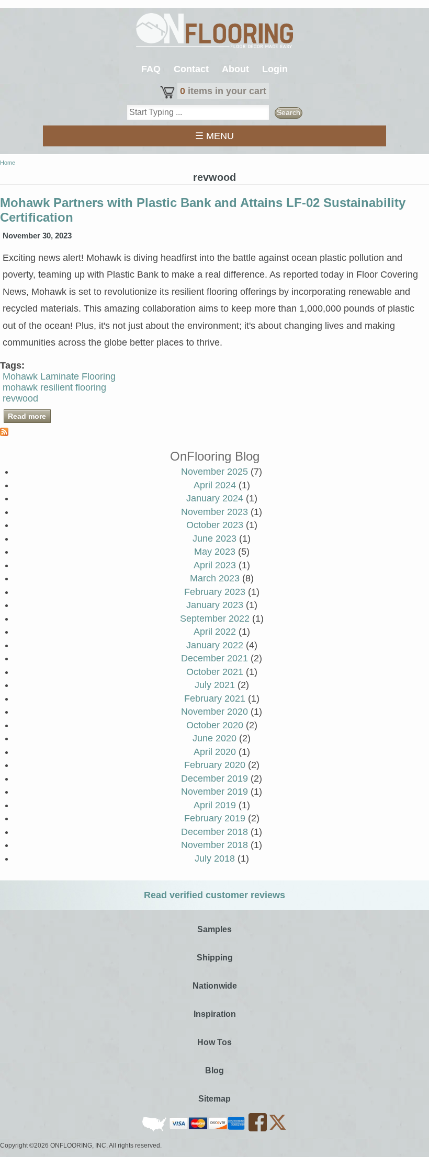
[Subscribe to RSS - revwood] (4, 433)
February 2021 (214, 698)
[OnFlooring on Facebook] (258, 1129)
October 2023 (214, 525)
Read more (29, 416)
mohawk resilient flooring (54, 387)
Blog (214, 1070)
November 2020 (214, 711)
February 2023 (214, 592)
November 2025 (214, 471)
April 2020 (215, 752)
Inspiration (215, 1014)
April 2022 (215, 631)
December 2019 (214, 778)
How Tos (214, 1042)
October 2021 (214, 672)
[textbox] (198, 112)
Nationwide (215, 985)
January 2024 (214, 498)
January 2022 (214, 645)
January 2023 (214, 605)
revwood (20, 398)
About (235, 69)
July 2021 (215, 685)
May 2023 (214, 551)
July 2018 (215, 858)
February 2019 (214, 818)
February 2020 (214, 765)
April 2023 (215, 565)
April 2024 (215, 485)
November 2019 (214, 791)
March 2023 (215, 578)
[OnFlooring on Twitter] (277, 1129)
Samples (214, 929)
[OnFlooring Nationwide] (155, 1129)
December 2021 (214, 658)
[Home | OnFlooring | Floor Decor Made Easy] (214, 31)
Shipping (215, 957)
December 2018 (214, 832)
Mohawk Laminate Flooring (59, 376)
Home (7, 162)
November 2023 (214, 512)
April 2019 (215, 805)
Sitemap (214, 1098)
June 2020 (214, 738)
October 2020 (214, 725)
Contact (191, 69)
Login (275, 69)
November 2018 (214, 845)
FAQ (151, 69)
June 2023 (214, 538)
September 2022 (215, 618)
